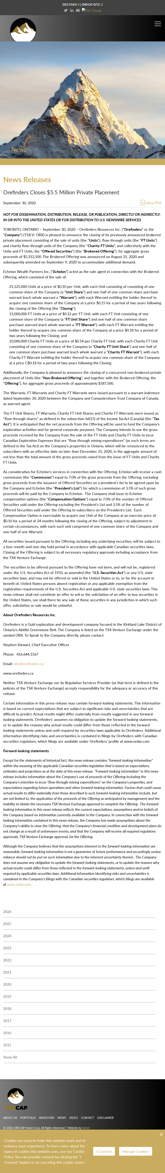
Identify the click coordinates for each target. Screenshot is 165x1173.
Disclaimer (105, 1118)
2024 (7, 935)
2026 (7, 911)
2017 (7, 1020)
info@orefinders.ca (29, 663)
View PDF (154, 202)
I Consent (104, 1151)
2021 (7, 972)
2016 (7, 1032)
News (62, 1118)
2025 (7, 923)
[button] (158, 22)
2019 (7, 996)
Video (73, 1118)
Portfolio (28, 1118)
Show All (10, 1056)
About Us (10, 1118)
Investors (46, 1118)
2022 (7, 959)
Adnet (86, 1128)
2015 (7, 1044)
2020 (7, 984)
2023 (7, 947)
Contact (87, 1118)
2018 (7, 1008)
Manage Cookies (135, 1151)
